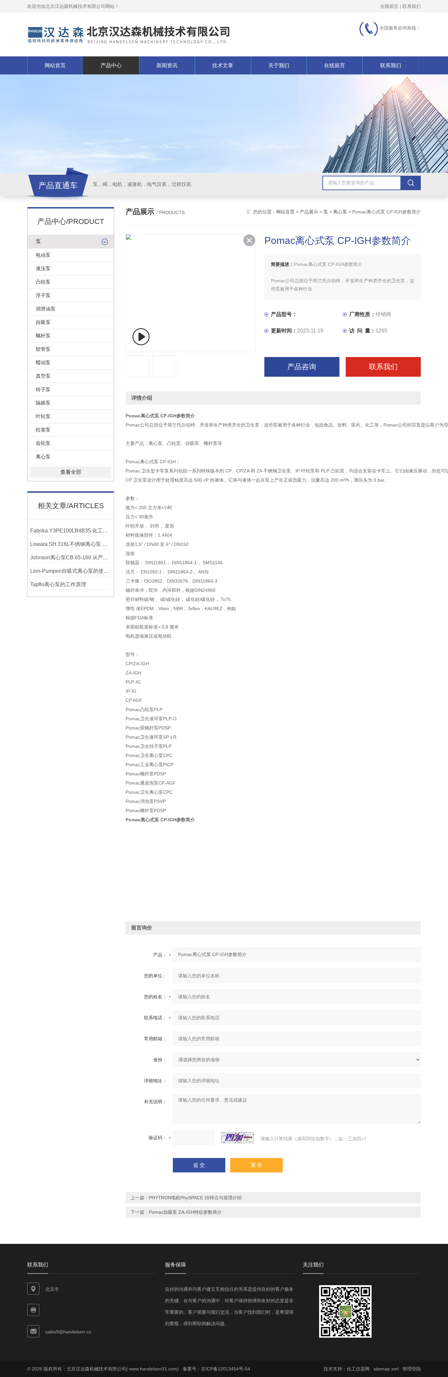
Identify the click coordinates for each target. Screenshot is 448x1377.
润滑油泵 (45, 308)
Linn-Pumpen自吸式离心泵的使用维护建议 (70, 571)
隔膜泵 (43, 403)
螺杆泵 (43, 335)
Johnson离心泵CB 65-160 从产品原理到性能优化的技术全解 (70, 557)
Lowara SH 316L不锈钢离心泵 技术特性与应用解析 (70, 544)
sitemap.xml (386, 1368)
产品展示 (309, 211)
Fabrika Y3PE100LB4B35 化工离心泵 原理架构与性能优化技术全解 (70, 530)
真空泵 (43, 376)
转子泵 (43, 389)
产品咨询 (301, 367)
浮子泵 (43, 295)
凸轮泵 (43, 282)
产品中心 (111, 65)
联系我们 (411, 6)
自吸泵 (43, 322)
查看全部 (70, 472)
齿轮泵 (43, 443)
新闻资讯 (166, 65)
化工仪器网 (358, 1368)
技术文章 (222, 65)
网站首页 (55, 65)
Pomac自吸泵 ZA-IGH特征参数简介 (185, 1212)
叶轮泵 (43, 416)
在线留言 (389, 6)
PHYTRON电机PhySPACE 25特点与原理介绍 (195, 1197)
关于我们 (278, 65)
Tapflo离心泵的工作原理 (58, 584)
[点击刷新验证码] (237, 1137)
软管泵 (43, 349)
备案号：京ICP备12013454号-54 (216, 1368)
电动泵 (43, 255)
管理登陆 (411, 1368)
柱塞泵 (43, 429)
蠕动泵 (43, 362)
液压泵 (43, 268)
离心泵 (43, 456)
